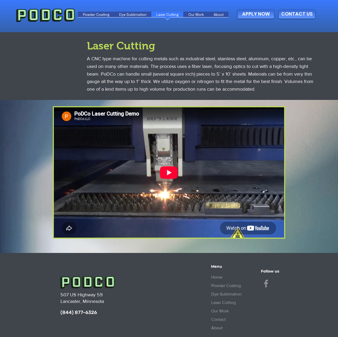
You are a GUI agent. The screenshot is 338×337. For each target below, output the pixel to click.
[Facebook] (266, 283)
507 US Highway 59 (81, 294)
